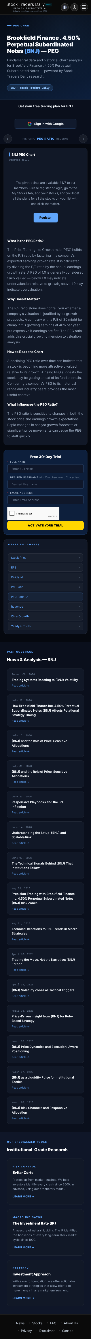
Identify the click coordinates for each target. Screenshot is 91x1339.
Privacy (26, 1331)
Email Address (20, 492)
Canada (67, 1331)
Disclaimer (47, 1331)
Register (45, 217)
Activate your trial (45, 525)
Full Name (16, 461)
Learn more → (23, 1196)
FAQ (53, 1323)
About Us (71, 1323)
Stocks (37, 1323)
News (20, 1323)
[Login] (65, 7)
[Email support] (74, 7)
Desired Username (43, 477)
